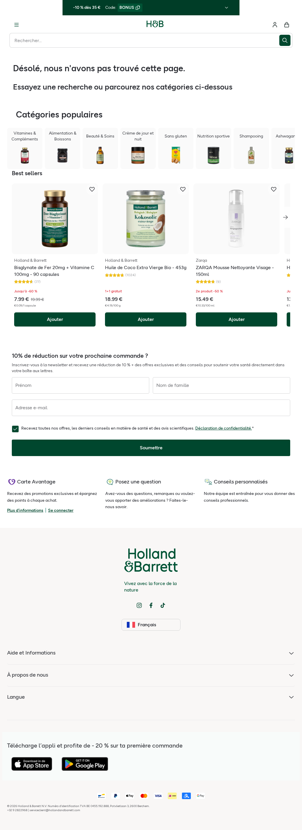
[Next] (285, 217)
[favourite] (92, 189)
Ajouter (55, 319)
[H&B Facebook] (151, 605)
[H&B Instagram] (139, 605)
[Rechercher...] (286, 40)
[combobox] (144, 40)
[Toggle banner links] (226, 7)
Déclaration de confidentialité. (223, 428)
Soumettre (151, 447)
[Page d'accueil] (155, 24)
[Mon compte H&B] (275, 25)
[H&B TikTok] (162, 605)
